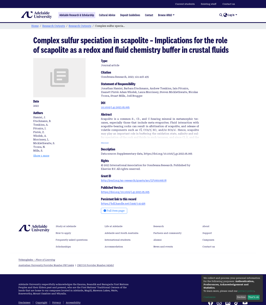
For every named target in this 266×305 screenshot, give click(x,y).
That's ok (253, 297)
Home (35, 25)
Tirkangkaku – (36, 260)
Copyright (41, 302)
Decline (241, 297)
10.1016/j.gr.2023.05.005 (115, 107)
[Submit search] (221, 15)
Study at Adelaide (66, 226)
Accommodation (114, 246)
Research (158, 226)
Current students (185, 4)
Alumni (157, 240)
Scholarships (63, 246)
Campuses (208, 240)
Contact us (228, 4)
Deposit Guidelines (130, 15)
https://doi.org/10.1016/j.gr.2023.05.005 (125, 192)
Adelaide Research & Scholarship (76, 15)
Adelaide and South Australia (121, 233)
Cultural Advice (107, 15)
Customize (210, 297)
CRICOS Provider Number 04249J (95, 265)
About (205, 226)
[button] (225, 15)
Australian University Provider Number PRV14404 (46, 265)
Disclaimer (24, 302)
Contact (149, 15)
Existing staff (208, 4)
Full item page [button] (115, 210)
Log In (231, 15)
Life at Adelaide (114, 226)
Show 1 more (41, 155)
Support (207, 233)
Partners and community (167, 233)
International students (118, 240)
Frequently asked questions (72, 240)
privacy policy (246, 291)
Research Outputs (53, 25)
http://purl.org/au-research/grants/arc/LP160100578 (133, 180)
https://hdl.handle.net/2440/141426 (123, 203)
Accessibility (73, 302)
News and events (163, 246)
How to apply (63, 233)
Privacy (56, 302)
